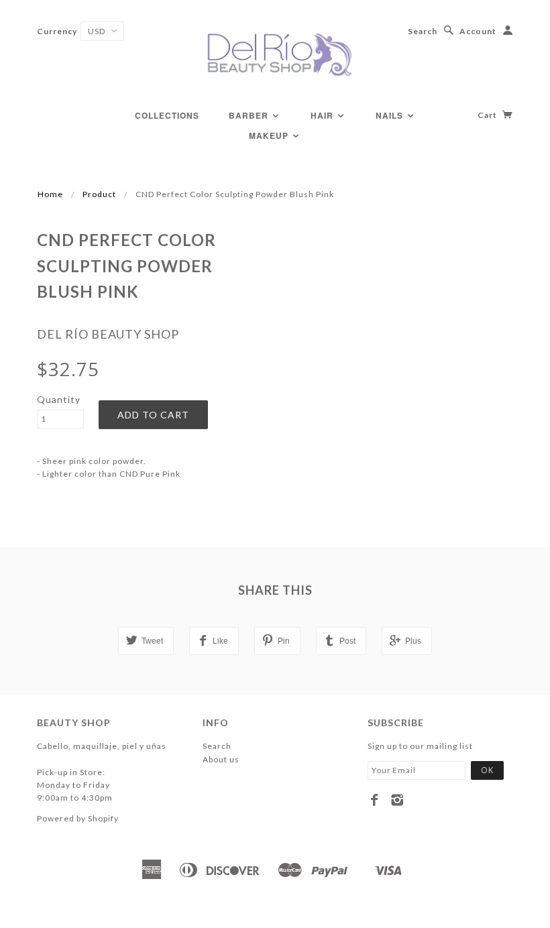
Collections (167, 115)
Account (477, 31)
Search (422, 31)
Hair (323, 115)
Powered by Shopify (78, 818)
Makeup (270, 135)
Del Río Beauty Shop (108, 334)
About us (221, 759)
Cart (488, 115)
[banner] (275, 53)
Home (50, 194)
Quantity (58, 399)
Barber (250, 115)
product (99, 194)
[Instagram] (397, 800)
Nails (391, 115)
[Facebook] (375, 800)
